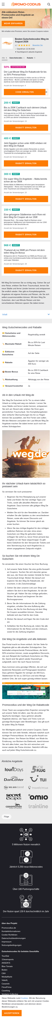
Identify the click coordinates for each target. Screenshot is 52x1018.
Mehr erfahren (13, 23)
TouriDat (5, 956)
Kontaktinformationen (11, 931)
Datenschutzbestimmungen (14, 938)
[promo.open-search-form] (49, 4)
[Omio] (38, 796)
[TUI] (38, 778)
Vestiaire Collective (10, 994)
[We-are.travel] (14, 787)
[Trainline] (38, 806)
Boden (4, 970)
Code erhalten (25, 92)
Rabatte (30, 58)
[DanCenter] (14, 778)
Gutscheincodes (15, 58)
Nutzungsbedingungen (11, 945)
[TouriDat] (14, 769)
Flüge (6, 816)
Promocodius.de (9, 928)
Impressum (7, 942)
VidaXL (5, 980)
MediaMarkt (7, 977)
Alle (3, 58)
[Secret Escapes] (14, 796)
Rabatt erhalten (26, 127)
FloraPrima (6, 987)
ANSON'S (6, 963)
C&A (4, 973)
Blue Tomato (7, 966)
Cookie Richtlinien (9, 935)
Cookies (24, 998)
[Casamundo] (14, 806)
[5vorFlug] (38, 769)
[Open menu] (3, 4)
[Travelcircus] (38, 787)
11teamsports (8, 959)
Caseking (6, 990)
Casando (6, 984)
